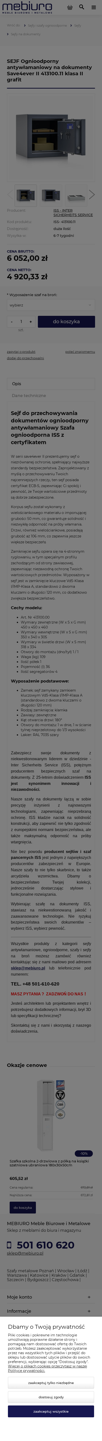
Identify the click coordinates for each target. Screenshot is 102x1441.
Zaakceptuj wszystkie (51, 1411)
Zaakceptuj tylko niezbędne (51, 1383)
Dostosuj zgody (51, 1397)
